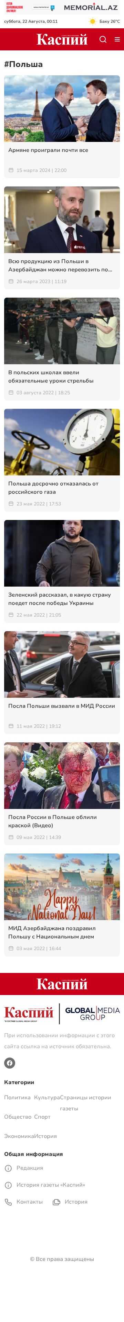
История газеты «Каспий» (50, 1185)
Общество (17, 1117)
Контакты (29, 1202)
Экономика (19, 1136)
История (45, 1136)
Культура (47, 1097)
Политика (17, 1097)
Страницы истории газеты (85, 1103)
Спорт (42, 1117)
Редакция (29, 1168)
